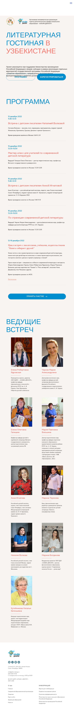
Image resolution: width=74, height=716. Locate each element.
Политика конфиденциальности (48, 694)
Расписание (12, 279)
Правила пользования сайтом (47, 691)
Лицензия (11, 694)
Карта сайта (11, 697)
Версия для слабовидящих (46, 688)
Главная (10, 688)
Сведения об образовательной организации (20, 691)
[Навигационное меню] (71, 3)
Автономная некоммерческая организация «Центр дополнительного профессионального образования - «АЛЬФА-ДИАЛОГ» (44, 21)
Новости (10, 702)
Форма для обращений (14, 699)
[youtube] (19, 662)
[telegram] (12, 662)
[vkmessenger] (9, 662)
